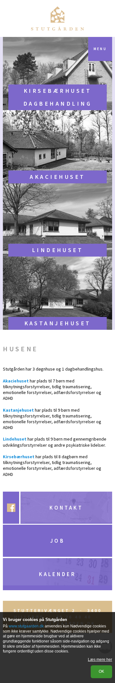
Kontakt (66, 507)
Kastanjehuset (57, 323)
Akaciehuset (57, 176)
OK (101, 671)
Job (57, 540)
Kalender (57, 574)
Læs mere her (100, 659)
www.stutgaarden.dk (26, 626)
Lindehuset (57, 250)
